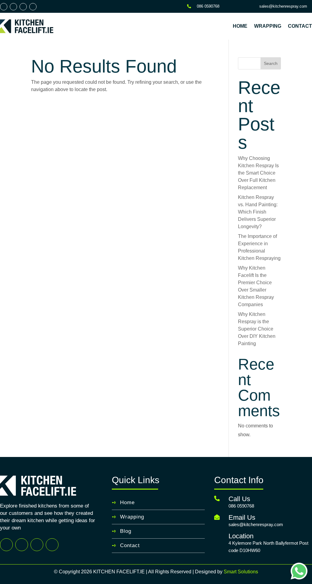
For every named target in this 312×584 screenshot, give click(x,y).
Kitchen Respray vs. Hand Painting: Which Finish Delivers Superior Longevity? (258, 212)
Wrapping (267, 26)
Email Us (242, 517)
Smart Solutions (241, 571)
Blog (125, 531)
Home (240, 26)
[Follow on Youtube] (33, 6)
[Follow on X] (13, 6)
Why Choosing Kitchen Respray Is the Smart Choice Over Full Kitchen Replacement (258, 173)
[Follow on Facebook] (3, 6)
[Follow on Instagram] (23, 6)
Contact (300, 26)
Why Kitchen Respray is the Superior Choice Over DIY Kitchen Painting (256, 329)
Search (271, 63)
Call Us (239, 499)
